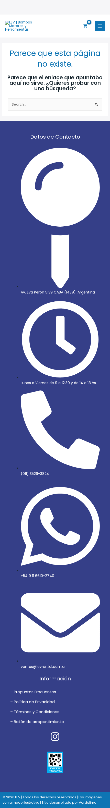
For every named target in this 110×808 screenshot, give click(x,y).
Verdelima (87, 802)
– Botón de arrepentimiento (37, 721)
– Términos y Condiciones (34, 711)
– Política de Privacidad (32, 701)
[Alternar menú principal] (100, 26)
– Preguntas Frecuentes (33, 691)
